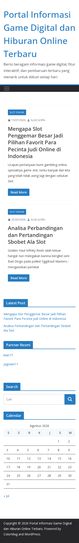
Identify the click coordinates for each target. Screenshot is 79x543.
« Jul (6, 496)
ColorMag (11, 534)
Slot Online (17, 112)
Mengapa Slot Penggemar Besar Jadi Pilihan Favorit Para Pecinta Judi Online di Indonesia (35, 142)
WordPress (32, 534)
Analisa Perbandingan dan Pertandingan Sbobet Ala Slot (35, 234)
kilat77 (8, 355)
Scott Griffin (38, 120)
